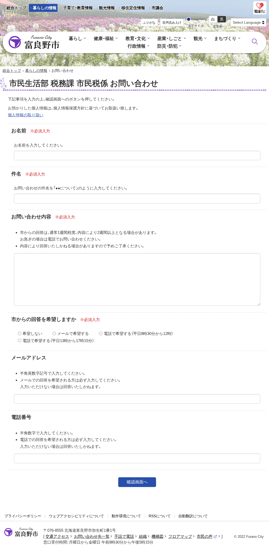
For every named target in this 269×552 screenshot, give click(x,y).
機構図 (157, 536)
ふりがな (149, 22)
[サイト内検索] (255, 41)
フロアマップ (180, 536)
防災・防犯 (167, 46)
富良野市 (21, 532)
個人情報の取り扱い (25, 115)
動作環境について (126, 516)
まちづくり (225, 38)
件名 (16, 174)
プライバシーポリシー (22, 516)
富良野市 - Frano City (34, 42)
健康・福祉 (104, 38)
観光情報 (105, 9)
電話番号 (21, 417)
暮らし (75, 38)
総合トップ (16, 8)
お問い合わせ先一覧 (92, 536)
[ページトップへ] (258, 542)
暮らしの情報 (44, 8)
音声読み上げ (171, 22)
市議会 (157, 8)
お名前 (18, 130)
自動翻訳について (193, 516)
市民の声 (207, 536)
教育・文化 (136, 38)
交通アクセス (57, 536)
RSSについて (160, 516)
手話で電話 (124, 536)
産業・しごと (169, 38)
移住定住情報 (131, 9)
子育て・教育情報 (78, 8)
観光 (198, 38)
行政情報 (137, 46)
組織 (143, 536)
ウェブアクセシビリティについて (76, 516)
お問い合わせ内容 (31, 216)
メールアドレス (28, 357)
